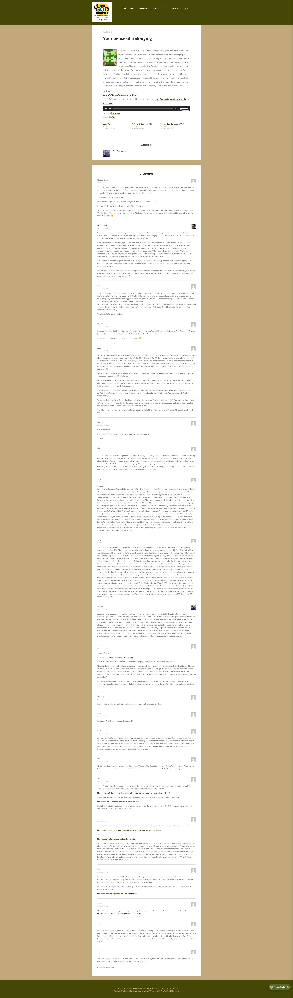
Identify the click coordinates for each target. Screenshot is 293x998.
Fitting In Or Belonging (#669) (142, 124)
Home (124, 9)
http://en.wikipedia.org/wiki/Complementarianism (117, 894)
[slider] (185, 108)
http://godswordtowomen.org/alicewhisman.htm (116, 839)
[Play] (106, 109)
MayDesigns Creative (137, 991)
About (133, 9)
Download (115, 113)
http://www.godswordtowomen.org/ (119, 657)
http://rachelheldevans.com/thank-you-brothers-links (118, 801)
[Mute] (180, 109)
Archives (155, 9)
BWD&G (161, 991)
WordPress (150, 988)
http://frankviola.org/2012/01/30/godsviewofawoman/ (119, 913)
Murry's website (162, 99)
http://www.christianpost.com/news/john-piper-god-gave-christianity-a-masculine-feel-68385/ (134, 793)
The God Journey (102, 12)
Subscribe (143, 9)
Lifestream (108, 103)
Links (186, 9)
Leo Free (100, 286)
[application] (146, 108)
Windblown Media (178, 99)
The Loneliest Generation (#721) (172, 124)
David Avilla (102, 225)
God (157, 988)
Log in (163, 988)
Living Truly (107, 124)
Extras (165, 9)
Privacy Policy (172, 988)
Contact (176, 9)
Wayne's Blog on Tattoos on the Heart (120, 95)
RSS (114, 117)
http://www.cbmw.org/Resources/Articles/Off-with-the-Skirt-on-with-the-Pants (129, 830)
